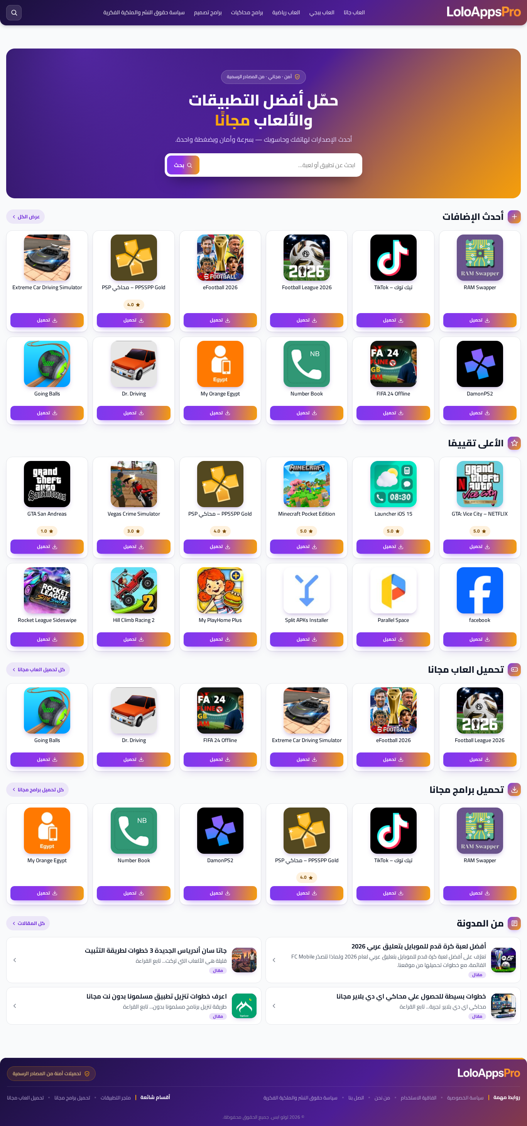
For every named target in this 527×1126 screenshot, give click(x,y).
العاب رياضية (286, 12)
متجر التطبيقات (116, 1097)
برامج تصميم (208, 12)
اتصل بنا (356, 1097)
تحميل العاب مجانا (25, 1097)
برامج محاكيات (247, 12)
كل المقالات (31, 923)
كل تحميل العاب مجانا (41, 669)
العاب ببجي (321, 12)
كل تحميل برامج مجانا (41, 789)
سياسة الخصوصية (465, 1097)
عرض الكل (29, 216)
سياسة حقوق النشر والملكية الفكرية (144, 12)
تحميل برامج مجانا (72, 1097)
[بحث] (14, 12)
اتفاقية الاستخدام (418, 1097)
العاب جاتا (354, 12)
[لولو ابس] (484, 13)
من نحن (382, 1097)
